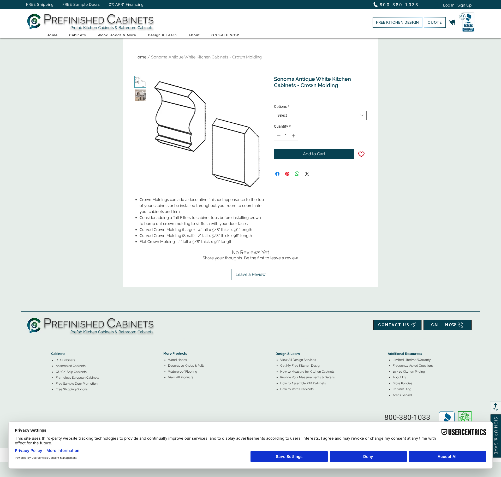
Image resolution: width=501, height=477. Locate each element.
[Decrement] (278, 135)
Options (281, 106)
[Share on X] (307, 174)
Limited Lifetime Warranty (412, 360)
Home (140, 57)
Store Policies (402, 383)
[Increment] (294, 135)
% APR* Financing (127, 4)
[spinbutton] (286, 135)
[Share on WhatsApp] (297, 174)
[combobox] (320, 115)
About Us (399, 377)
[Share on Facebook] (277, 174)
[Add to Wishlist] (361, 154)
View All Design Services (298, 360)
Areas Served (402, 395)
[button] (397, 22)
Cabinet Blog (402, 389)
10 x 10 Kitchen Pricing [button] (409, 371)
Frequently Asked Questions (413, 365)
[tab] (54, 339)
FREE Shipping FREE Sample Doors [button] (65, 4)
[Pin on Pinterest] (287, 174)
